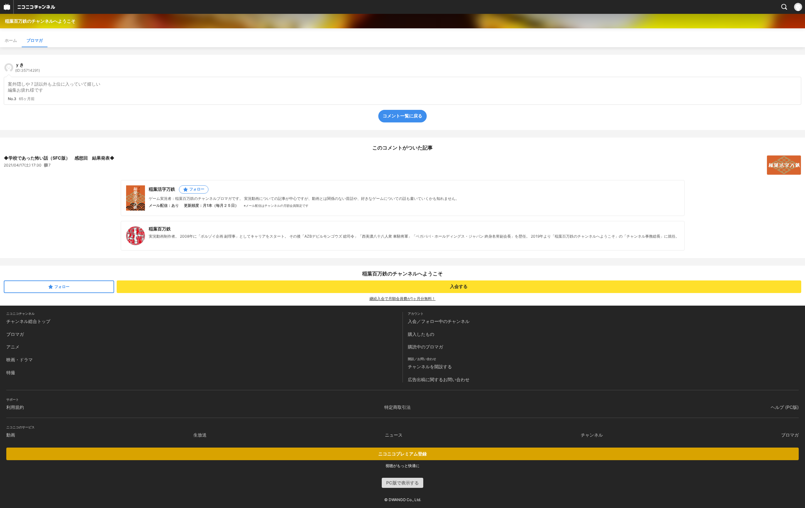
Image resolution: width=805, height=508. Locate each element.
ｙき (27, 67)
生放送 (200, 434)
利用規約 (15, 407)
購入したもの (421, 334)
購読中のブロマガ (425, 346)
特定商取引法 (397, 407)
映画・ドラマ (19, 359)
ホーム (11, 40)
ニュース (393, 434)
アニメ (12, 346)
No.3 (12, 99)
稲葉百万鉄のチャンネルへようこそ (40, 21)
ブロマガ (34, 40)
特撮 (10, 372)
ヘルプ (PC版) (785, 407)
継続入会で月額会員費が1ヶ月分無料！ (402, 298)
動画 (10, 434)
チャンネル (592, 434)
